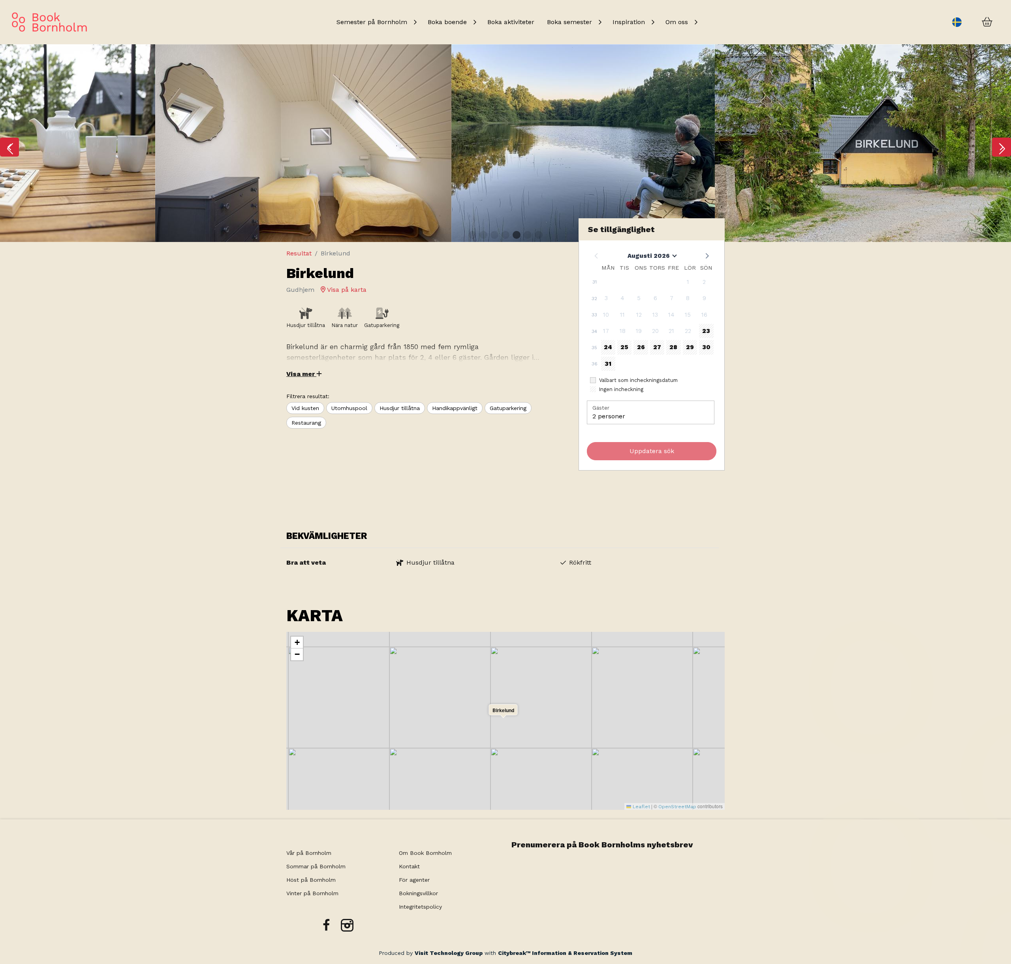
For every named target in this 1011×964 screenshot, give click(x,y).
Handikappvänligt (454, 408)
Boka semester (569, 22)
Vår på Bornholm (308, 853)
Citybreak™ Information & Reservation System (565, 953)
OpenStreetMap (677, 806)
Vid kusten (305, 408)
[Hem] (49, 22)
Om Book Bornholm (425, 853)
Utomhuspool (349, 408)
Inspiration (629, 22)
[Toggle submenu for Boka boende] (474, 22)
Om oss (676, 22)
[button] (9, 147)
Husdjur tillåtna (400, 408)
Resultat (299, 253)
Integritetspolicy (420, 907)
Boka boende (447, 22)
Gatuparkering (508, 408)
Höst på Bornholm (311, 880)
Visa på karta (345, 289)
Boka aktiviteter (510, 22)
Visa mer (301, 374)
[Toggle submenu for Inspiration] (652, 22)
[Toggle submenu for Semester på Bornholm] (415, 22)
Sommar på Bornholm (316, 866)
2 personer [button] (608, 416)
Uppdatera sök (652, 451)
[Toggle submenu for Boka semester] (600, 22)
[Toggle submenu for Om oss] (696, 22)
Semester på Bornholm (371, 22)
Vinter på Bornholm (312, 893)
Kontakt (409, 866)
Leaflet (640, 806)
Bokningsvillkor (419, 893)
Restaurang (306, 423)
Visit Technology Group (449, 953)
